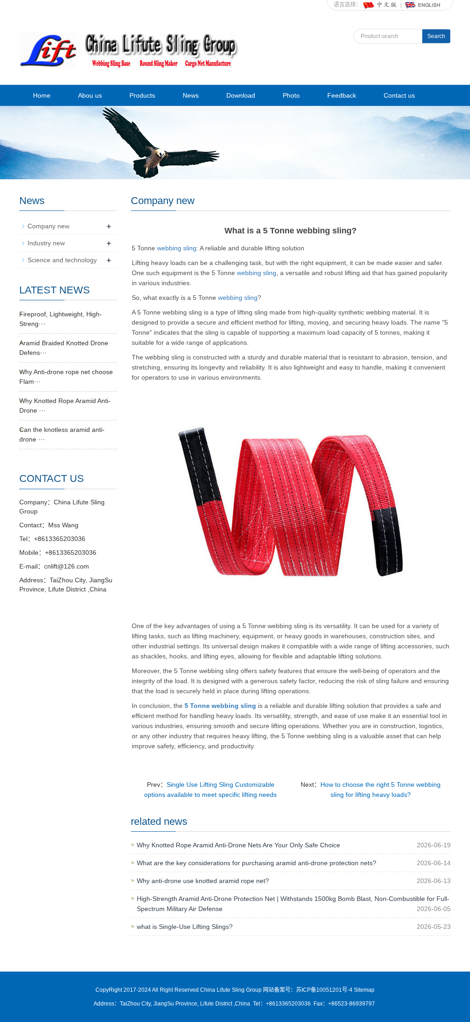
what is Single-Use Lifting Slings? (185, 926)
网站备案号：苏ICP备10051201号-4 (308, 990)
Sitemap (364, 990)
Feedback (341, 95)
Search (436, 36)
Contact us (399, 95)
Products (142, 95)
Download (240, 95)
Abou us (90, 95)
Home (41, 95)
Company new (48, 226)
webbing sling (176, 248)
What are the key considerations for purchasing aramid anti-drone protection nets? (256, 863)
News (191, 95)
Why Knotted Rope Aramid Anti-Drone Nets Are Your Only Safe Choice (238, 845)
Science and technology (62, 260)
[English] (422, 4)
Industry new (46, 243)
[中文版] (380, 4)
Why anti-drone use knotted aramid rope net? (203, 880)
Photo (291, 95)
